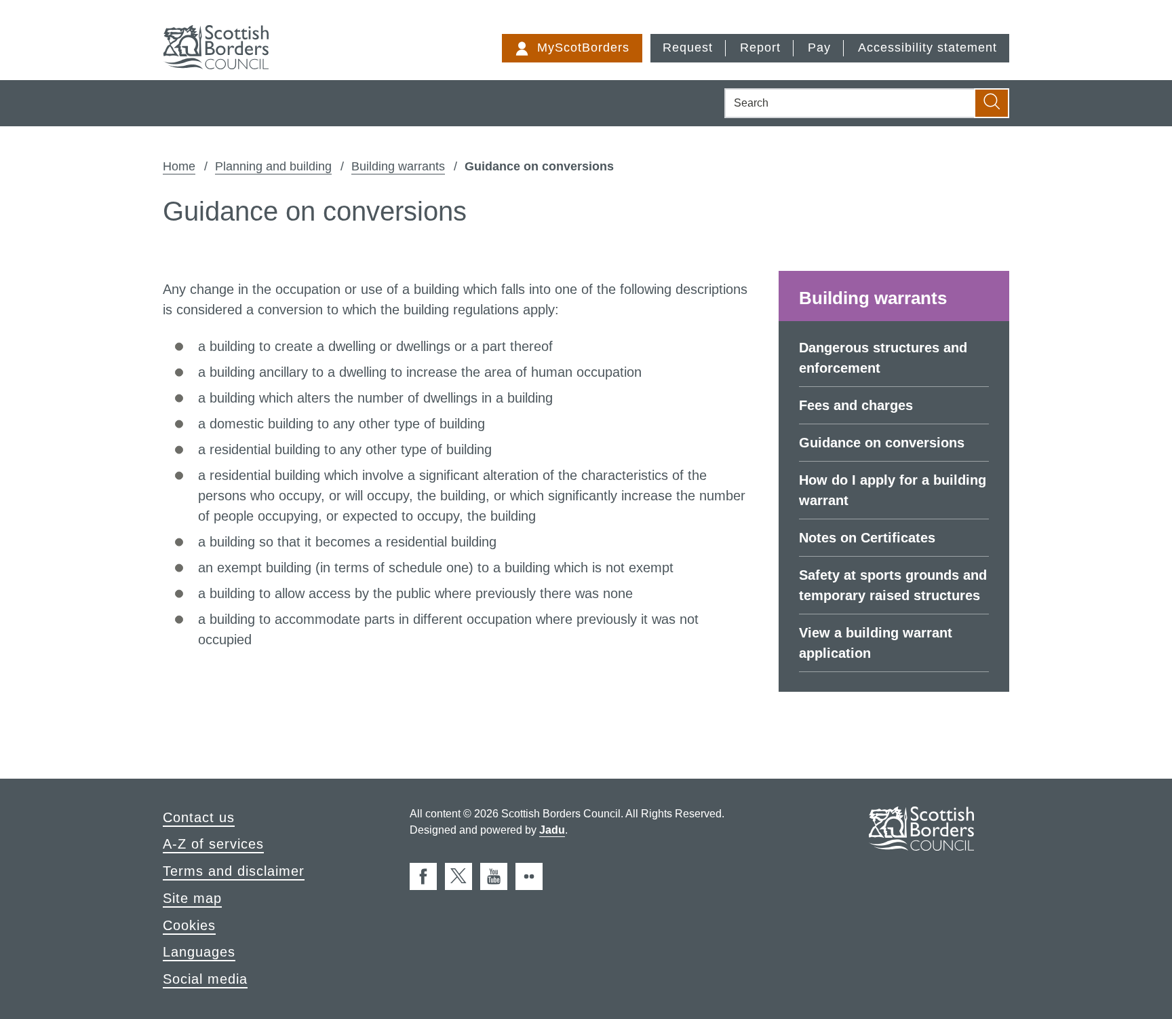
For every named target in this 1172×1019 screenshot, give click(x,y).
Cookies (189, 925)
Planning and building (273, 166)
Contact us (199, 817)
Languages (199, 951)
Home (179, 166)
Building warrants (398, 166)
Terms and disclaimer (234, 871)
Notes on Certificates (867, 537)
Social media (205, 978)
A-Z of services (213, 843)
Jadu (552, 830)
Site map (192, 898)
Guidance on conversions (881, 442)
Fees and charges (856, 405)
